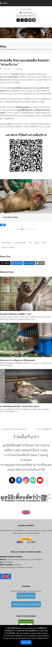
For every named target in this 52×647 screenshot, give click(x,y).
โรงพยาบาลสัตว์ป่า (8, 247)
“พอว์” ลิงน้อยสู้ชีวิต (43, 429)
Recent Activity (11, 49)
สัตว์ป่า (44, 243)
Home (2, 49)
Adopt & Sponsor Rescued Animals (26, 604)
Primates (19, 69)
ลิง (30, 243)
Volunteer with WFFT (26, 596)
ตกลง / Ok (26, 642)
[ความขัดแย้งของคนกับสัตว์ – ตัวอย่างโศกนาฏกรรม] (26, 386)
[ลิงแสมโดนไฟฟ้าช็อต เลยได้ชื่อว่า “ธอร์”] (26, 293)
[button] (4, 3)
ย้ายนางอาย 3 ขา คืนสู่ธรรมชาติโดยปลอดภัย (17, 360)
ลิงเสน (37, 243)
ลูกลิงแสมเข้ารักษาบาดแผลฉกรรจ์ (13, 429)
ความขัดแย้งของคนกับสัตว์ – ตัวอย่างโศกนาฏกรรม (19, 406)
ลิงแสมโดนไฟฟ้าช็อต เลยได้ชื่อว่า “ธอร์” (15, 314)
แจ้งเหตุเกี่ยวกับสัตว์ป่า (26, 15)
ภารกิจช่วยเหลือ (20, 243)
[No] (49, 636)
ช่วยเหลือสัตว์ (6, 243)
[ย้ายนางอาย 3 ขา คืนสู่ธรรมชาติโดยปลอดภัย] (26, 340)
